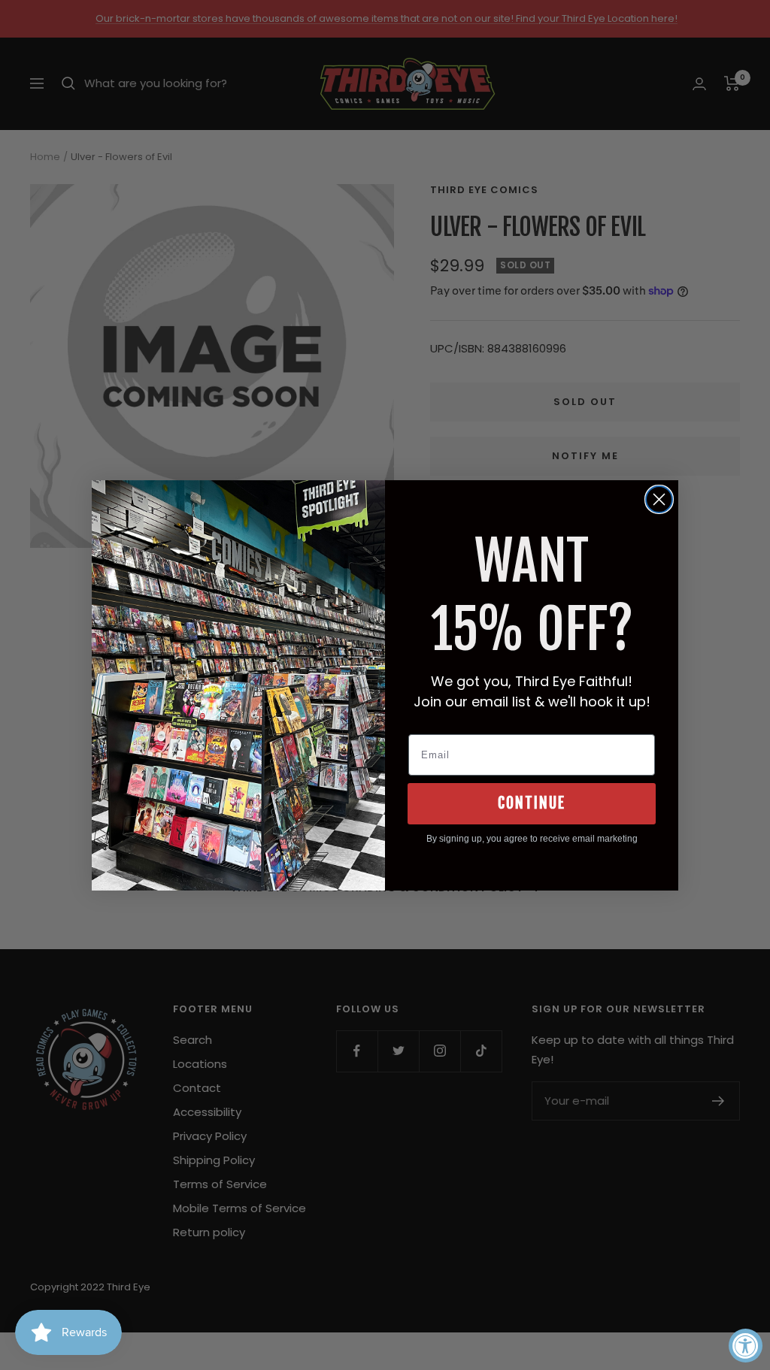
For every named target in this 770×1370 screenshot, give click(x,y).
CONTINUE (531, 803)
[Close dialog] (659, 499)
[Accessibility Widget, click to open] (745, 1345)
